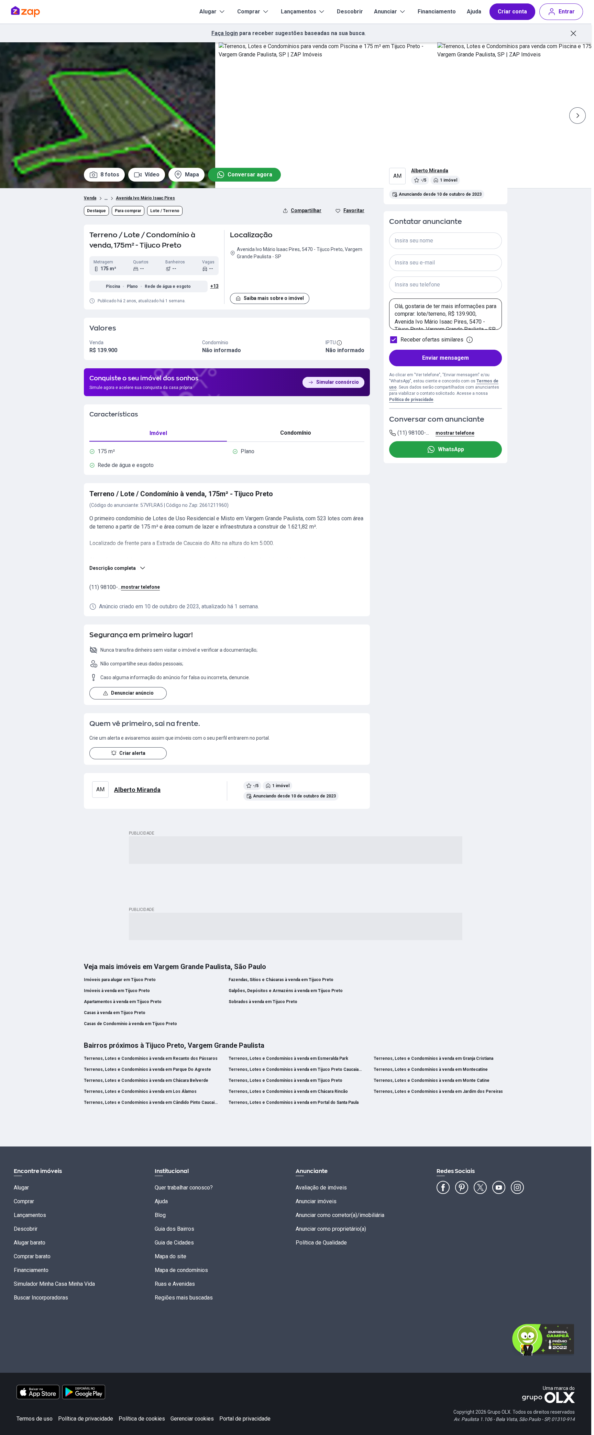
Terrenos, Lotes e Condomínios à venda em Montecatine (431, 1069)
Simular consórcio (337, 382)
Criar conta (512, 11)
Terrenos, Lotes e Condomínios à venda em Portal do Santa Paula (294, 1102)
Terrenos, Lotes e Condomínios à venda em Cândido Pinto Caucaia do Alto (151, 1102)
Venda (90, 198)
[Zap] (35, 11)
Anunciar (385, 11)
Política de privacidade (411, 399)
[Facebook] (443, 1187)
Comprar (248, 11)
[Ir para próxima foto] (577, 115)
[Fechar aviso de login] (573, 33)
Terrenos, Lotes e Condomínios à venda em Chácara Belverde (146, 1080)
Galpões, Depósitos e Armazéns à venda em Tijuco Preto (286, 990)
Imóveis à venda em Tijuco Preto (117, 990)
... (106, 197)
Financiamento (437, 11)
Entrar (567, 11)
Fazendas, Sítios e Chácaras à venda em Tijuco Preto (281, 979)
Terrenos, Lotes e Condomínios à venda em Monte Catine (432, 1080)
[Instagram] (517, 1187)
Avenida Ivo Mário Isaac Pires (145, 198)
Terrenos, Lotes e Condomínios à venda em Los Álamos (140, 1091)
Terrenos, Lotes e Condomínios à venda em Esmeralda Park (288, 1058)
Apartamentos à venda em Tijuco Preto (123, 1001)
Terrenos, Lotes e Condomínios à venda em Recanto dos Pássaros (151, 1058)
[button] (297, 275)
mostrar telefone (140, 587)
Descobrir (350, 11)
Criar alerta (132, 753)
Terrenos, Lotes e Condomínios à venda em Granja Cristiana (433, 1058)
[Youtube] (498, 1187)
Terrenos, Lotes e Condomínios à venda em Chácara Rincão (288, 1091)
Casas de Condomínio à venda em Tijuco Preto (130, 1023)
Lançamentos (298, 11)
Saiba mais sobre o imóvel (274, 298)
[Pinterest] (461, 1187)
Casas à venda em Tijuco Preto (114, 1012)
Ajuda (474, 11)
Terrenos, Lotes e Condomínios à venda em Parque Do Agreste (147, 1069)
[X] (480, 1187)
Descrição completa (112, 568)
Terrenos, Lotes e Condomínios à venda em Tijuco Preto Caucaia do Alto (295, 1069)
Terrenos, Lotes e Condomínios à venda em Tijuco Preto (285, 1080)
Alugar (208, 11)
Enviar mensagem (445, 358)
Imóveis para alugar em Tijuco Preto (120, 979)
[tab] (158, 433)
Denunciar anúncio (132, 693)
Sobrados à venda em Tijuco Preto (263, 1001)
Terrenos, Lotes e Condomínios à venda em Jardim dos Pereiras (438, 1091)
